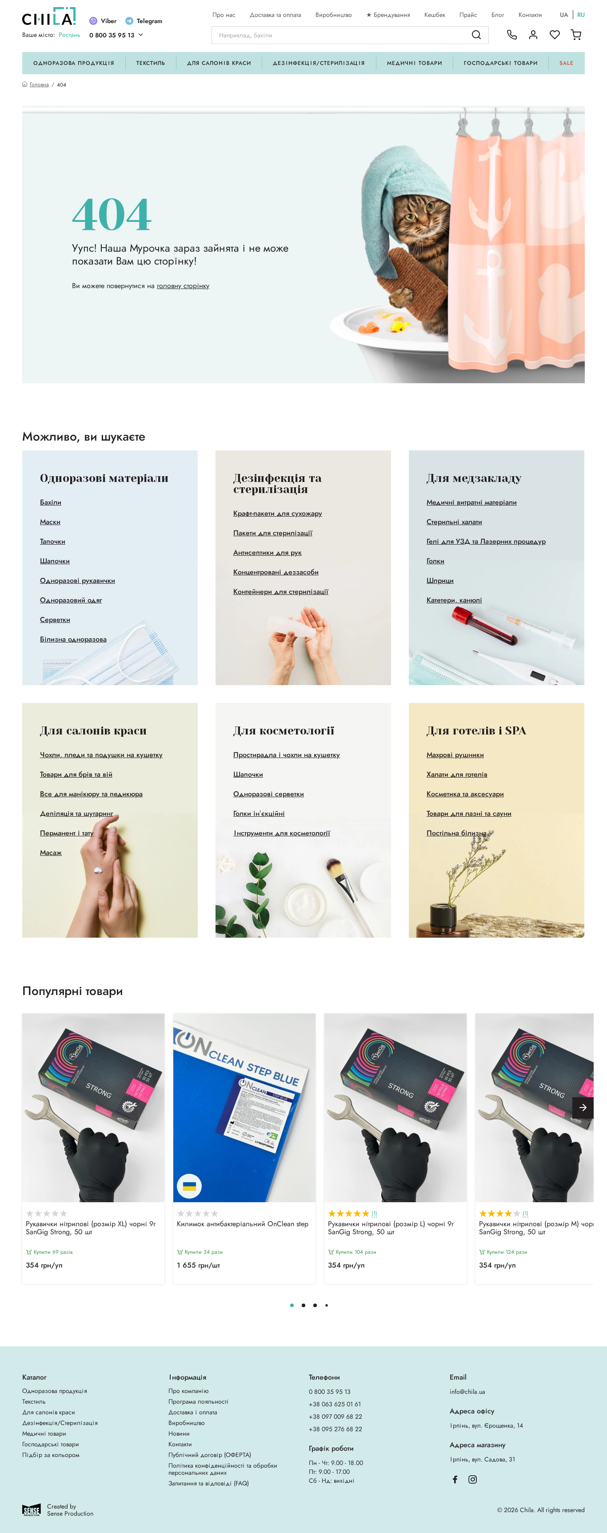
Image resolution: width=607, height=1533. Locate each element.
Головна (39, 84)
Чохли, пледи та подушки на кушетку (101, 754)
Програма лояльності (198, 1401)
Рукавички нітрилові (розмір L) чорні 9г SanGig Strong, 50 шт (391, 1228)
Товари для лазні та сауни (469, 813)
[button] (583, 1108)
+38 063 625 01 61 (335, 1404)
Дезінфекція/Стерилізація (319, 63)
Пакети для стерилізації (272, 533)
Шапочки (55, 561)
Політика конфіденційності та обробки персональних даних (222, 1469)
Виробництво (333, 14)
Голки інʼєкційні (259, 813)
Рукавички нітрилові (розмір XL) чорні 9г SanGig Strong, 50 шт (91, 1228)
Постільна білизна (457, 833)
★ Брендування (388, 14)
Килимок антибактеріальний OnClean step (242, 1224)
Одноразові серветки (268, 794)
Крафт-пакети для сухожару (277, 513)
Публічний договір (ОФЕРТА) (209, 1454)
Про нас (224, 14)
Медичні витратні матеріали (472, 502)
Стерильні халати (454, 522)
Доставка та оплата (275, 14)
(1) (374, 1213)
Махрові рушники (455, 754)
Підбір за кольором (51, 1454)
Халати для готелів (457, 774)
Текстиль (150, 63)
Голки (435, 561)
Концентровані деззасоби (276, 572)
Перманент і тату (67, 833)
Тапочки (52, 541)
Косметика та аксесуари (465, 794)
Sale (566, 63)
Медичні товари (414, 63)
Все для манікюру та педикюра (91, 794)
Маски (50, 522)
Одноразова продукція (73, 63)
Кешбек (434, 14)
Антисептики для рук (267, 552)
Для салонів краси (219, 63)
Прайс (468, 14)
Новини (179, 1433)
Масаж (51, 852)
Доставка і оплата (192, 1412)
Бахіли (50, 502)
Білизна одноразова (73, 639)
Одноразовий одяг (71, 600)
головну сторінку (183, 286)
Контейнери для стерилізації (280, 591)
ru (581, 14)
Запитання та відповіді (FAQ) (208, 1483)
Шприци (440, 580)
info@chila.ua (467, 1391)
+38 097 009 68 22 (335, 1416)
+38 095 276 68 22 (335, 1429)
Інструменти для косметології (281, 833)
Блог (497, 14)
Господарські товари (500, 63)
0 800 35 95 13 (111, 35)
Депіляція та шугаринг (76, 813)
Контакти (530, 14)
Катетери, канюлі (454, 600)
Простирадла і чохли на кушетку (286, 754)
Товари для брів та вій (76, 774)
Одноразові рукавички (77, 580)
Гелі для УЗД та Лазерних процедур (486, 541)
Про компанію (188, 1390)
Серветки (55, 619)
